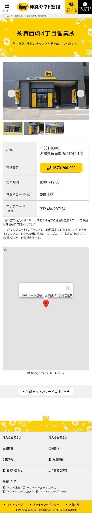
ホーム (6, 15)
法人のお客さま (58, 437)
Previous (11, 93)
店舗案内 (18, 15)
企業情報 (8, 448)
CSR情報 (8, 459)
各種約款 (74, 505)
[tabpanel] (46, 91)
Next (80, 93)
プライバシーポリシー (46, 505)
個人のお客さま (12, 437)
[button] (46, 304)
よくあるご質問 (58, 470)
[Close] (67, 288)
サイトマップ (15, 505)
